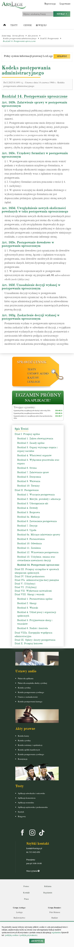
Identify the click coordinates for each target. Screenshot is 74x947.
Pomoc (26, 886)
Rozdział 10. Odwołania (29, 543)
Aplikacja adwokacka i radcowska (31, 793)
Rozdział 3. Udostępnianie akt (32, 503)
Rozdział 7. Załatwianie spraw (33, 472)
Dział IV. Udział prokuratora (30, 576)
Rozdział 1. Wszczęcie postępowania (36, 494)
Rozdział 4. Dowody (27, 507)
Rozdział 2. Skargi (26, 603)
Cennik (27, 25)
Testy (14, 25)
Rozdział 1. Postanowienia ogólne (34, 598)
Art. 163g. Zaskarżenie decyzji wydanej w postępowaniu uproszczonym (31, 317)
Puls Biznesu (54, 912)
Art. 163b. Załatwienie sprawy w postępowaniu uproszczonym (34, 104)
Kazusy (33, 377)
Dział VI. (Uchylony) (26, 587)
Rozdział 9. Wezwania (28, 481)
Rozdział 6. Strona (27, 467)
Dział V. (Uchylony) (25, 583)
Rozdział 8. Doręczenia (29, 476)
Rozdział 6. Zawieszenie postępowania (37, 521)
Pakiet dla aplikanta (25, 678)
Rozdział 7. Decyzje (27, 525)
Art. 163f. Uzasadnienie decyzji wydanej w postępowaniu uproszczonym (31, 286)
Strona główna (18, 35)
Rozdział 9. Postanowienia (31, 539)
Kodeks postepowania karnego (30, 701)
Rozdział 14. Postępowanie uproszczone (19, 41)
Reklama (47, 886)
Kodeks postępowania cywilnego (31, 692)
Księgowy (22, 816)
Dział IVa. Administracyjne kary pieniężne (37, 580)
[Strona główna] (4, 25)
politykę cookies (11, 935)
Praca (26, 898)
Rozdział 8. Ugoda (26, 530)
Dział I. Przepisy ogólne (27, 434)
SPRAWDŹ (62, 56)
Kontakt (26, 892)
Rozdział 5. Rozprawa (28, 512)
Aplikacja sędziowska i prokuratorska (33, 807)
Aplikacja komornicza (26, 798)
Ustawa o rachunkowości (28, 697)
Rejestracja (50, 3)
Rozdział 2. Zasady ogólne (30, 443)
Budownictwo (19, 917)
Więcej (42, 25)
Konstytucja (22, 759)
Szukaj (61, 14)
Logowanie (65, 3)
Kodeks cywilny (24, 687)
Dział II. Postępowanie (49, 38)
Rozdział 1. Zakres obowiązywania (35, 438)
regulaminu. (56, 932)
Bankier (54, 917)
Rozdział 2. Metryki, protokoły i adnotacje (39, 499)
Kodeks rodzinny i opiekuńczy (30, 745)
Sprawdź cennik (31, 362)
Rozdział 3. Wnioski (27, 607)
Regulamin (47, 892)
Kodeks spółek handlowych (29, 749)
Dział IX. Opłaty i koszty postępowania (35, 639)
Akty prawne (33, 35)
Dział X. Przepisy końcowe (29, 643)
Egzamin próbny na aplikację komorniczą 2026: (28, 413)
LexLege (34, 381)
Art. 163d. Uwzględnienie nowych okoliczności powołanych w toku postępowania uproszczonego (35, 209)
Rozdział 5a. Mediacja (28, 516)
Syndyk (21, 811)
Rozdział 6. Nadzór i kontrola (32, 628)
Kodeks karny (23, 736)
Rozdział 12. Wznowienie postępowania (38, 552)
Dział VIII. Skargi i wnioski (29, 594)
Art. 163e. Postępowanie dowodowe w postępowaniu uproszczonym (28, 244)
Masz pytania (32, 870)
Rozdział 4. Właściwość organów (34, 455)
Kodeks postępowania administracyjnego (19, 38)
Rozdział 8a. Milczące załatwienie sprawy (38, 534)
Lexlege (19, 912)
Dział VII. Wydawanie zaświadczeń (33, 590)
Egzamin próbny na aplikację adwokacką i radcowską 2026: (32, 410)
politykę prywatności (28, 935)
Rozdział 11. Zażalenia (29, 547)
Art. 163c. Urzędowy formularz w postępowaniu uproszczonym (35, 154)
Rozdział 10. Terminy (28, 485)
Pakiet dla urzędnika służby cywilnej (32, 683)
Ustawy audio (38, 373)
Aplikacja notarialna (26, 802)
